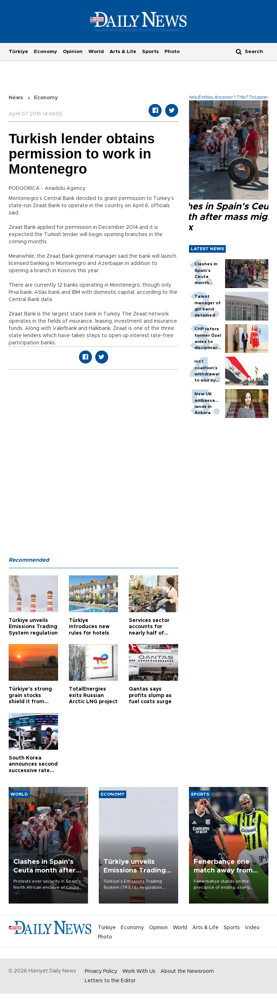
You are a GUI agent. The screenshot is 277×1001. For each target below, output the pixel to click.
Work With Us (138, 971)
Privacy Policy (101, 971)
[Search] (239, 51)
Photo (172, 51)
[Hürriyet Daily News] (138, 21)
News (16, 97)
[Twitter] (171, 110)
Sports (150, 51)
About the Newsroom (187, 971)
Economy (45, 51)
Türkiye (18, 51)
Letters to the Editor (110, 980)
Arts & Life (123, 51)
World (96, 51)
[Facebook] (155, 110)
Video (252, 927)
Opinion (73, 51)
